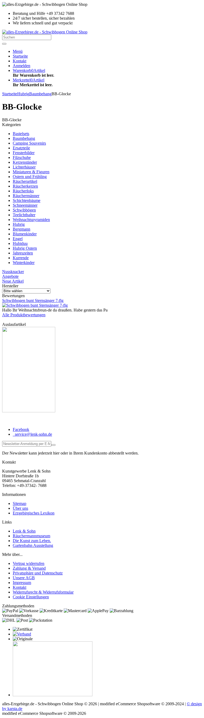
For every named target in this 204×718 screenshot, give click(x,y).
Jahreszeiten (23, 253)
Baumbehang (24, 138)
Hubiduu (20, 243)
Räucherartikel (25, 181)
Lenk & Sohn (24, 531)
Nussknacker (13, 271)
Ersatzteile (21, 148)
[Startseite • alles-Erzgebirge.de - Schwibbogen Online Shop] (44, 32)
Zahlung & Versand (29, 568)
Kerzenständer (25, 162)
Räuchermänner (26, 195)
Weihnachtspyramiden (31, 219)
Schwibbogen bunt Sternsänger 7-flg (32, 300)
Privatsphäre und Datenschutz (38, 573)
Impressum (22, 582)
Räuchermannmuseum (31, 536)
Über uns (20, 508)
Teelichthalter (24, 215)
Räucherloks (23, 191)
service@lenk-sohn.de (33, 434)
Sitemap (19, 503)
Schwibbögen (24, 210)
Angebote (10, 276)
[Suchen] (4, 44)
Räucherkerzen (25, 186)
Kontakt (19, 587)
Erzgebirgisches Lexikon (33, 513)
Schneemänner (25, 205)
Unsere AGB (24, 578)
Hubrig (19, 224)
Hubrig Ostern (25, 248)
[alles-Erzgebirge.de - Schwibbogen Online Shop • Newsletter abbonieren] (53, 445)
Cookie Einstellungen (31, 597)
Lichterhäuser (24, 167)
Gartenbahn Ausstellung (33, 545)
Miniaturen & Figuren (31, 172)
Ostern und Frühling (30, 176)
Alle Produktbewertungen (23, 315)
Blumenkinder (25, 234)
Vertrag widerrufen (28, 563)
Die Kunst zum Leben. (32, 540)
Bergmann (21, 229)
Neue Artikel (13, 281)
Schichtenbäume (26, 200)
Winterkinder (24, 262)
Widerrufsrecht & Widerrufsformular (43, 592)
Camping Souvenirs (29, 143)
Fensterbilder (24, 152)
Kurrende (21, 258)
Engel (18, 238)
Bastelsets (21, 133)
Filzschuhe (22, 157)
